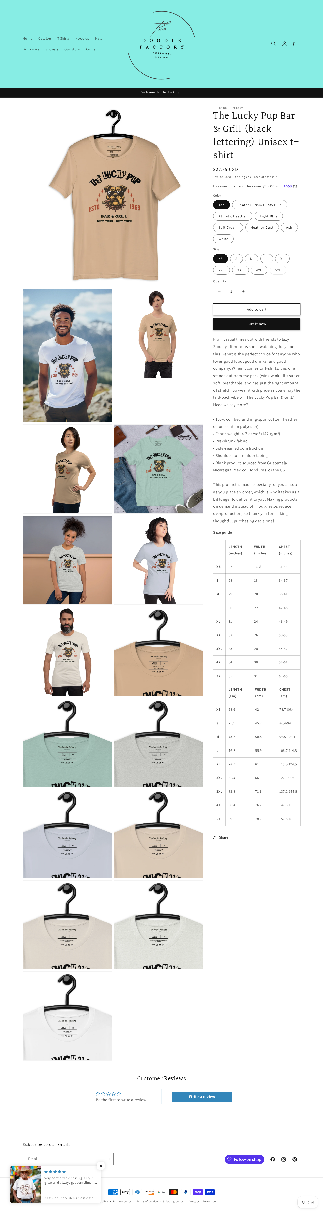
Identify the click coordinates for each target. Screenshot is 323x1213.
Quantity (219, 281)
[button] (273, 43)
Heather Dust (262, 227)
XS (221, 258)
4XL (259, 270)
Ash (289, 227)
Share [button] (223, 837)
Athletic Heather (233, 216)
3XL (240, 270)
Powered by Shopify (72, 1201)
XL (282, 258)
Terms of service (147, 1201)
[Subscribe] (107, 1159)
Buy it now (256, 323)
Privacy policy (122, 1201)
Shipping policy (173, 1201)
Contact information (202, 1201)
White (223, 239)
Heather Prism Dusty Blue (259, 205)
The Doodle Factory (46, 1201)
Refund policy (99, 1201)
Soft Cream (228, 227)
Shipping (239, 177)
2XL (222, 270)
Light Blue (269, 216)
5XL (280, 271)
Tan (222, 205)
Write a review (202, 1096)
